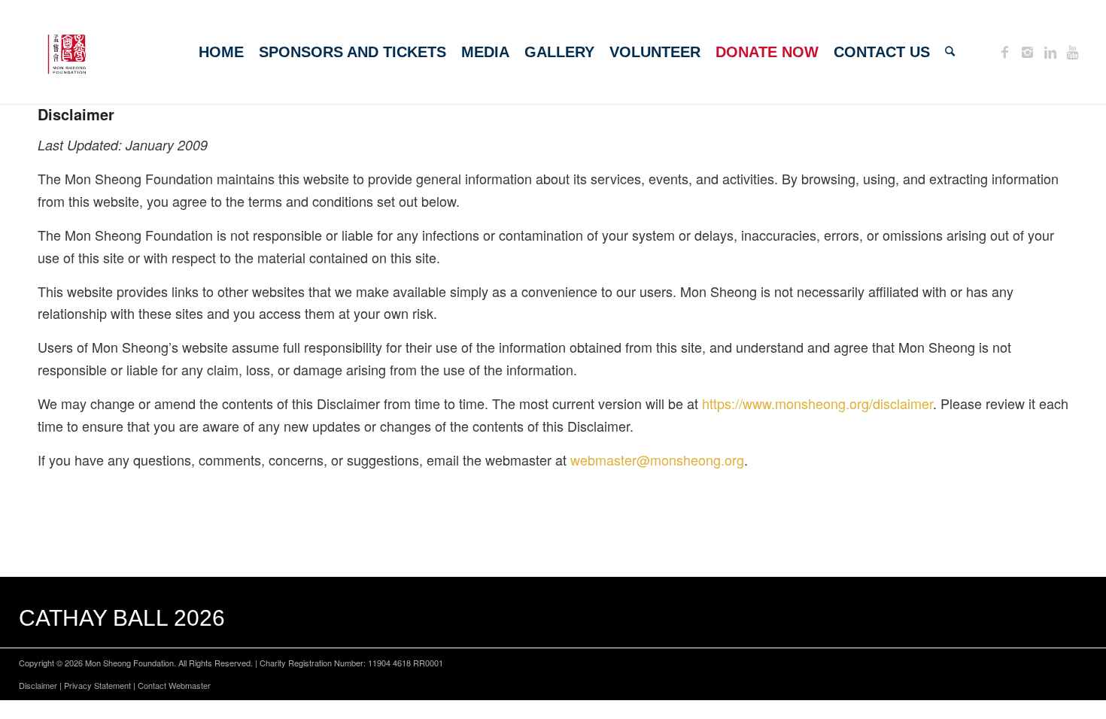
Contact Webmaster (174, 685)
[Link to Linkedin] (1050, 51)
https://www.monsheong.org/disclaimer (817, 403)
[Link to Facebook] (1005, 51)
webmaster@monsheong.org (657, 459)
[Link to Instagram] (1027, 51)
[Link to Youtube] (1073, 51)
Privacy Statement (97, 685)
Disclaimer (38, 685)
